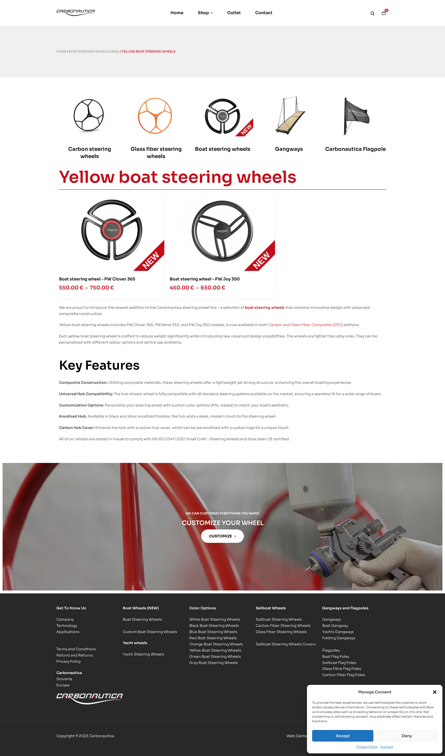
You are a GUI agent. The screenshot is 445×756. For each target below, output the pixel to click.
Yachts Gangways (338, 631)
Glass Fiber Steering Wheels (281, 631)
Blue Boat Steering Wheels (213, 631)
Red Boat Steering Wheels (213, 638)
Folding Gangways (338, 638)
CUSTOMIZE (220, 536)
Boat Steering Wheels (142, 619)
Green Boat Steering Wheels (215, 656)
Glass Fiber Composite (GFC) (317, 324)
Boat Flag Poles (335, 656)
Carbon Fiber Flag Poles (343, 674)
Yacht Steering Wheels (143, 654)
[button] (434, 692)
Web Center (298, 736)
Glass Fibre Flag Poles (341, 668)
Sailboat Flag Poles (339, 662)
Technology (66, 625)
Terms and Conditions (76, 649)
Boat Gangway (335, 625)
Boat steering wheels (222, 149)
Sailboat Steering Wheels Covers (285, 644)
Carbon (275, 324)
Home (61, 51)
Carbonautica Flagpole (355, 149)
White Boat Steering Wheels (214, 619)
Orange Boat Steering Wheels (216, 644)
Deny (407, 735)
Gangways (289, 149)
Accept (343, 735)
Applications (67, 631)
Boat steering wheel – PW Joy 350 (205, 279)
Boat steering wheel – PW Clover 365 (97, 279)
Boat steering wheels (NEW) (94, 51)
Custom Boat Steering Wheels (150, 631)
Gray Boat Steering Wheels (213, 662)
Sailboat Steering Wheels (279, 619)
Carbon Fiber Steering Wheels (283, 625)
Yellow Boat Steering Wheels (215, 650)
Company (65, 619)
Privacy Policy (367, 747)
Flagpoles (331, 650)
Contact (386, 747)
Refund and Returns (74, 655)
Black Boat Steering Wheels (214, 625)
